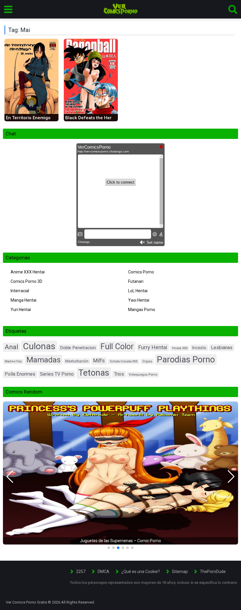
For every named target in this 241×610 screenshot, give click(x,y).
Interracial (20, 290)
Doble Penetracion (78, 347)
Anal (11, 347)
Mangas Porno (141, 309)
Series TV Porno (57, 374)
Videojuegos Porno (143, 375)
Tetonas (93, 373)
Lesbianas (221, 347)
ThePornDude (213, 571)
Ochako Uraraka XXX (124, 361)
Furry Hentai (152, 347)
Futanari (135, 281)
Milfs (99, 361)
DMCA (103, 571)
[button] (10, 476)
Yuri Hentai (21, 309)
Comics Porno (141, 272)
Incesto (199, 347)
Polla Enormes (20, 374)
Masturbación (76, 361)
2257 (81, 571)
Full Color (117, 346)
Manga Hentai (23, 300)
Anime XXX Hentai (28, 272)
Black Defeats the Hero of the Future (104, 117)
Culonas (39, 346)
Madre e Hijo (13, 361)
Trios (119, 374)
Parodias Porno (186, 359)
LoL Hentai (138, 290)
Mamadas (43, 359)
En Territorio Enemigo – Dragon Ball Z (45, 117)
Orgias (147, 361)
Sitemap (180, 571)
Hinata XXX (180, 348)
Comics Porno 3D (26, 281)
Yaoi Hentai (138, 300)
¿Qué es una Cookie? (140, 571)
